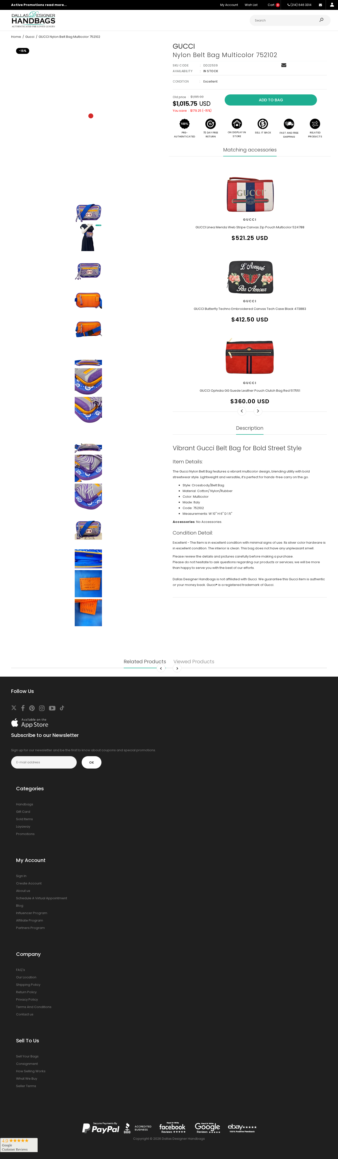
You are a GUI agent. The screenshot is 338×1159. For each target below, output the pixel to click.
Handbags (24, 804)
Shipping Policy (28, 984)
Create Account (29, 883)
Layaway (23, 826)
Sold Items (24, 819)
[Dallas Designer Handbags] (33, 26)
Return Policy (26, 992)
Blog (19, 905)
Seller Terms (26, 1086)
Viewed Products (193, 661)
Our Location (26, 977)
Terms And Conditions (33, 1007)
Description (250, 428)
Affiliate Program (29, 920)
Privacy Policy (27, 999)
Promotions (25, 834)
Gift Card (23, 811)
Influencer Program (31, 913)
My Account (229, 5)
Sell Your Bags (27, 1056)
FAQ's (20, 969)
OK (91, 762)
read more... (56, 4)
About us (23, 890)
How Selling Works (31, 1071)
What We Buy (26, 1078)
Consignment (27, 1063)
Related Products (145, 661)
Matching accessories (250, 149)
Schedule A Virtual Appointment (41, 898)
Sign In (21, 876)
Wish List (251, 5)
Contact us (24, 1014)
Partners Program (30, 927)
